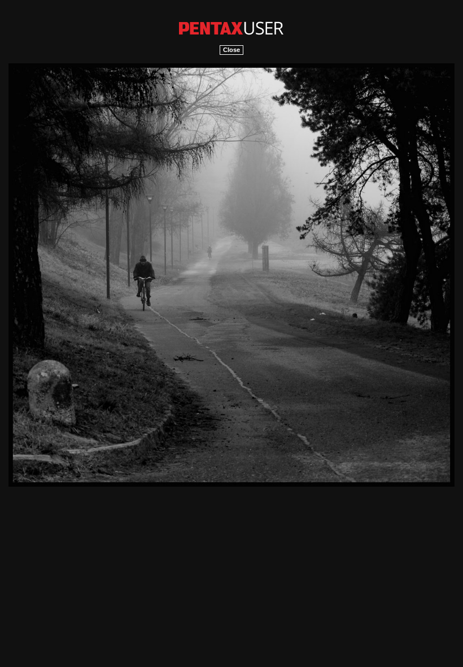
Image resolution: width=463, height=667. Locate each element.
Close (231, 49)
